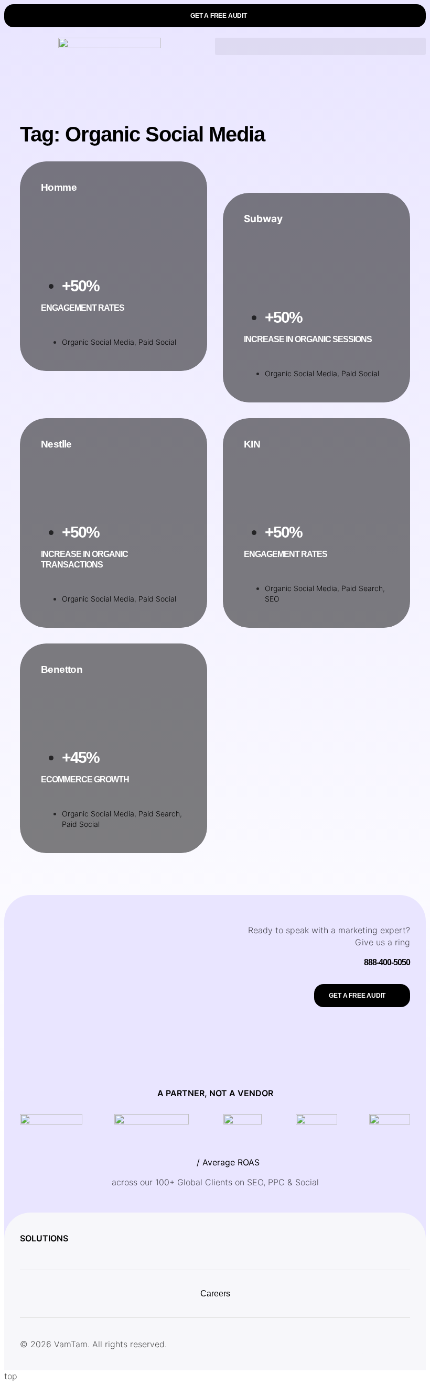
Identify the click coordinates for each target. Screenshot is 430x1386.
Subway (263, 219)
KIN (252, 444)
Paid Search (362, 588)
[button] (215, 15)
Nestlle (56, 444)
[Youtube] (399, 1344)
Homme (59, 187)
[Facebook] (376, 1344)
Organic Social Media (98, 341)
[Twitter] (352, 1344)
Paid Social (157, 341)
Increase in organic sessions (308, 339)
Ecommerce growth (85, 779)
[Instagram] (328, 1344)
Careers (215, 1293)
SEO (272, 598)
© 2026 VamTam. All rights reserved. (93, 1344)
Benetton (61, 669)
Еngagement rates (82, 307)
